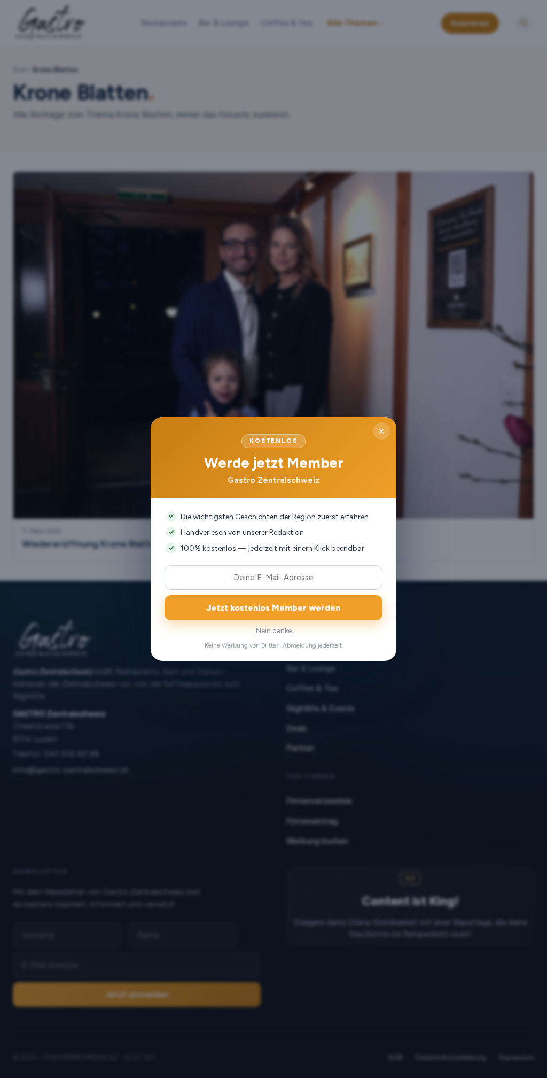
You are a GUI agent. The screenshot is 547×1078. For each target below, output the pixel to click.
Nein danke (274, 631)
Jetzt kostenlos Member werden (273, 608)
